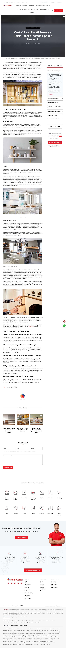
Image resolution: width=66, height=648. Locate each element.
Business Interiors (28, 598)
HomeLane (30, 326)
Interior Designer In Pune (28, 639)
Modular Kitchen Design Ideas (21, 58)
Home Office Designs (15, 622)
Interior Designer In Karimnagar (53, 633)
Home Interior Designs (7, 620)
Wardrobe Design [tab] (23, 625)
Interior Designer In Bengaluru (44, 628)
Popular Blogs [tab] (14, 617)
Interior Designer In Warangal (45, 644)
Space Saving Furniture (51, 620)
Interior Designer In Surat (39, 641)
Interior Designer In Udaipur (8, 644)
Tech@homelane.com (28, 590)
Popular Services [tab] (6, 617)
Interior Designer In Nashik (7, 638)
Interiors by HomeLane (45, 9)
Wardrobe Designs (25, 620)
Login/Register (59, 1)
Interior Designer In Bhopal (7, 630)
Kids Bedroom (27, 596)
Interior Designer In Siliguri (29, 641)
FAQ (40, 590)
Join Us (23, 1)
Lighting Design (37, 622)
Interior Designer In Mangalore (8, 636)
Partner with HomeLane (8, 1)
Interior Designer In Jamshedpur (41, 633)
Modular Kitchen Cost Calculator (30, 593)
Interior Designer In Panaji (7, 639)
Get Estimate (27, 585)
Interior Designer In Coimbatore (55, 630)
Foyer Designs (30, 622)
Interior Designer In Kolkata (18, 635)
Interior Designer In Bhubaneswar (19, 630)
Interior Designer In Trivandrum (52, 642)
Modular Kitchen (31, 5)
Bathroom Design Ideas (53, 119)
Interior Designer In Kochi (7, 635)
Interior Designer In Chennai (44, 630)
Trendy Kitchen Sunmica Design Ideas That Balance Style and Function (9, 430)
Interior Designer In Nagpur (53, 636)
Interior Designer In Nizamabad (43, 638)
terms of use (58, 146)
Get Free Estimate (58, 10)
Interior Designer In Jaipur (30, 633)
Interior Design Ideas (54, 584)
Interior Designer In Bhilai (55, 628)
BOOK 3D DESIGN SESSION (55, 142)
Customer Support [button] (44, 1)
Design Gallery (24, 5)
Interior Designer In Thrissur (8, 642)
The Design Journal (20, 9)
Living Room (45, 5)
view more (51, 94)
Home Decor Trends (52, 115)
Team (26, 581)
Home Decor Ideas (27, 9)
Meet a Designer (21, 537)
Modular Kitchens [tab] (14, 625)
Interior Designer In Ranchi (48, 639)
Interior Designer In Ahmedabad (8, 628)
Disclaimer (26, 599)
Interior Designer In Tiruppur (30, 642)
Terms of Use (42, 587)
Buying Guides (53, 581)
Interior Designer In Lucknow (39, 635)
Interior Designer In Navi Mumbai (19, 638)
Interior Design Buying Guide (36, 9)
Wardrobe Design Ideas (53, 98)
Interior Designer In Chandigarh (32, 630)
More (49, 5)
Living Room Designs (33, 620)
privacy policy (52, 146)
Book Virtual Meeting (28, 592)
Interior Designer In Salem (7, 641)
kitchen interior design (7, 66)
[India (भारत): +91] (49, 133)
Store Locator (52, 1)
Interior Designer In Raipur (38, 639)
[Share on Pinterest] (64, 16)
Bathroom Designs (23, 622)
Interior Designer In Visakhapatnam (32, 644)
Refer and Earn (17, 1)
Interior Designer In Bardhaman (21, 628)
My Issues (41, 582)
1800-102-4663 (60, 605)
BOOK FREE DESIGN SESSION (33, 570)
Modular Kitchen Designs (16, 620)
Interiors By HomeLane (55, 585)
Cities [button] (27, 1)
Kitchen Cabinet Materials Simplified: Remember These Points (54, 87)
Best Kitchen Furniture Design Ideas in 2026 (22, 429)
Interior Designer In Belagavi (33, 628)
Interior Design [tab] (6, 625)
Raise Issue (42, 581)
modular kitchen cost (35, 274)
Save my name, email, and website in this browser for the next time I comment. (20, 451)
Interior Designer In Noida (54, 638)
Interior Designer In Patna (17, 639)
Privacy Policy (27, 587)
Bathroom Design (28, 595)
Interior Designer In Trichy (40, 642)
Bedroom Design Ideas (53, 102)
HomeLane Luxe (18, 5)
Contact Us (42, 584)
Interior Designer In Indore (19, 633)
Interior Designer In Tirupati (19, 642)
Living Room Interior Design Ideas (54, 106)
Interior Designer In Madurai (50, 635)
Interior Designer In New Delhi (31, 638)
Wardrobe (37, 5)
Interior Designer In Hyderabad (8, 633)
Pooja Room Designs (6, 622)
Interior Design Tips (33, 12)
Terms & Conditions (43, 589)
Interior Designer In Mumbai (20, 636)
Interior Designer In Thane (49, 641)
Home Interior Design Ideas (54, 111)
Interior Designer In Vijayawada (19, 644)
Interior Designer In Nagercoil (42, 636)
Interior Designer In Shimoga (18, 641)
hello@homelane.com (50, 605)
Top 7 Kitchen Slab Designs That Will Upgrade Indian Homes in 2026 (36, 430)
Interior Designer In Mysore (31, 636)
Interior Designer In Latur (28, 635)
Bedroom (41, 5)
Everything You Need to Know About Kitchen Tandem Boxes (55, 91)
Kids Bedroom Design (42, 620)
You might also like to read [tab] (23, 617)
